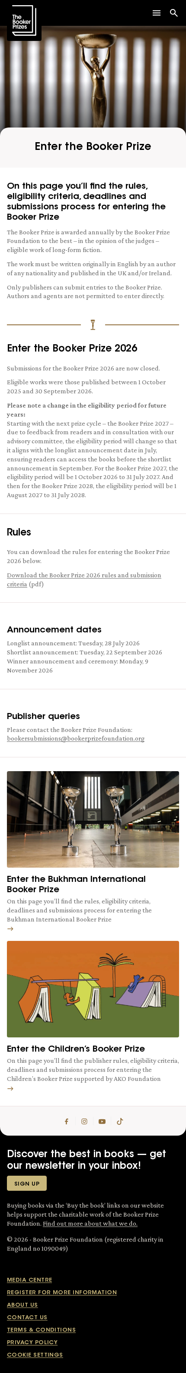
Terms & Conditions (41, 1330)
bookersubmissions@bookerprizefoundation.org (75, 738)
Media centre (29, 1280)
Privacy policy (32, 1342)
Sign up (26, 1184)
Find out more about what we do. (90, 1223)
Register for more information (62, 1292)
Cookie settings (35, 1355)
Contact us (27, 1317)
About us (22, 1305)
